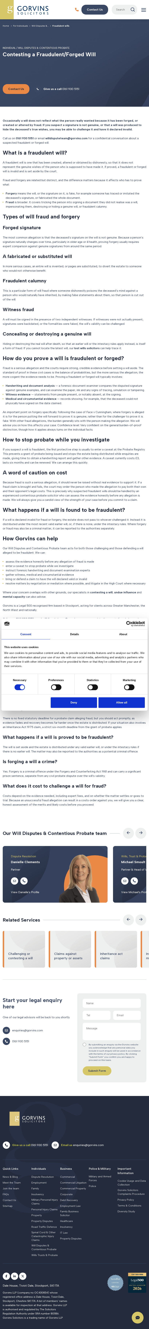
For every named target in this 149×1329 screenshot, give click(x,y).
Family (35, 1188)
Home (6, 26)
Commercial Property (73, 1188)
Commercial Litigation (73, 1182)
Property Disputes (42, 1221)
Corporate (66, 1194)
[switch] (56, 687)
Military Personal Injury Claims (44, 1201)
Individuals (38, 1168)
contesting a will (101, 592)
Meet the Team (12, 1182)
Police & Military (100, 1168)
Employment (39, 1182)
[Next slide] (140, 833)
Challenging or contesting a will (24, 949)
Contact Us (9, 1200)
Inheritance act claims (116, 949)
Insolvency (37, 1194)
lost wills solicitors (87, 348)
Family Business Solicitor (69, 1213)
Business (66, 1168)
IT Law (64, 1232)
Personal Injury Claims (44, 1209)
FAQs (6, 1194)
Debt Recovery (69, 1200)
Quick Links (10, 1168)
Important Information (126, 1171)
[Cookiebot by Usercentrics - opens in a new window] (129, 623)
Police (92, 1186)
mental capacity (14, 596)
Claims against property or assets (70, 949)
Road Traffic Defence (44, 1227)
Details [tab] (74, 634)
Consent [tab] (25, 634)
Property (36, 1215)
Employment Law (70, 1206)
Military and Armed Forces (100, 1178)
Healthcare (66, 1221)
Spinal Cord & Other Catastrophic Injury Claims (43, 1236)
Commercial (67, 1176)
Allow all (121, 702)
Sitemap (8, 1206)
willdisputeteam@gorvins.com (66, 138)
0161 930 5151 (25, 138)
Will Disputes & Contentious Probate (44, 1247)
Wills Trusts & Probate (44, 1255)
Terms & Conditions (129, 1205)
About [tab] (123, 634)
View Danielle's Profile (25, 892)
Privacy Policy (126, 1199)
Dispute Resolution (42, 1176)
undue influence (125, 592)
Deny (74, 702)
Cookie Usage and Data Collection (132, 1182)
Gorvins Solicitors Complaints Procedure (131, 1192)
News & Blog (10, 1176)
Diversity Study (126, 1211)
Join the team (11, 1188)
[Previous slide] (128, 833)
